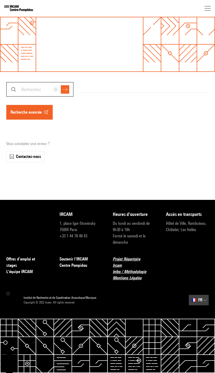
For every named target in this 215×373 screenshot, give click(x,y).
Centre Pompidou (73, 265)
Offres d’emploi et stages (20, 262)
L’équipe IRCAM (19, 271)
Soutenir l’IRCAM (74, 259)
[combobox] (39, 89)
